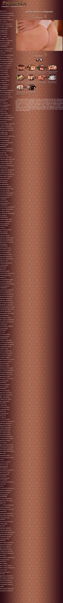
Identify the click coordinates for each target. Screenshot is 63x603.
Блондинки (4, 103)
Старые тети (4, 38)
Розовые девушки (6, 195)
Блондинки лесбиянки (4, 87)
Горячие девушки (6, 498)
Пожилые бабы (5, 17)
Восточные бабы (5, 565)
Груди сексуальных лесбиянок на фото (31, 72)
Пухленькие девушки (7, 284)
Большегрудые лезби (7, 307)
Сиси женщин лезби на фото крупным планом (31, 92)
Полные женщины (6, 436)
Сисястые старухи (6, 97)
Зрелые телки (4, 366)
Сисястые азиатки (6, 582)
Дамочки (3, 503)
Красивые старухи (6, 176)
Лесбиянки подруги (6, 326)
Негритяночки (4, 138)
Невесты (3, 277)
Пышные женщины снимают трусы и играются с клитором (21, 92)
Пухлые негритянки (6, 189)
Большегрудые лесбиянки (5, 106)
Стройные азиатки (6, 584)
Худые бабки (4, 109)
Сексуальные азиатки (4, 539)
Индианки (3, 82)
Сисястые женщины (7, 290)
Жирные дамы (5, 43)
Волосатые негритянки (4, 232)
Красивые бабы (5, 430)
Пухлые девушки (6, 24)
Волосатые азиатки (6, 542)
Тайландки (3, 524)
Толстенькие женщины (4, 387)
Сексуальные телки (6, 457)
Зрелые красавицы (6, 259)
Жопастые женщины (7, 273)
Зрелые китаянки (6, 545)
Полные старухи (5, 186)
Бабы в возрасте (5, 115)
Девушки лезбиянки (7, 90)
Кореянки (3, 511)
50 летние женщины (7, 303)
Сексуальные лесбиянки (4, 45)
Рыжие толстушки (6, 26)
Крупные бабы (5, 178)
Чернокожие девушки (7, 124)
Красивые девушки (6, 449)
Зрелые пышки (5, 440)
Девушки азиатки (6, 549)
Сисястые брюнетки (7, 342)
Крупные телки (5, 376)
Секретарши (4, 28)
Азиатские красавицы (7, 532)
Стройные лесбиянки (7, 213)
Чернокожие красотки (7, 159)
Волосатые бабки (6, 254)
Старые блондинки (6, 142)
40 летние (3, 22)
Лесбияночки (4, 315)
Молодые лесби (5, 248)
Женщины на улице (7, 447)
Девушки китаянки (6, 534)
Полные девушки (6, 282)
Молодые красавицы (7, 451)
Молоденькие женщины (4, 402)
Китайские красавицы (7, 557)
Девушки (3, 269)
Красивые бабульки (6, 20)
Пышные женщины (6, 61)
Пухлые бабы (4, 68)
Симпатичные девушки (4, 410)
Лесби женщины (5, 311)
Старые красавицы (6, 209)
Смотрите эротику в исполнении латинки (21, 82)
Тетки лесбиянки (5, 292)
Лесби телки (4, 349)
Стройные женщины (7, 482)
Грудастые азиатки (6, 551)
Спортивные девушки (4, 414)
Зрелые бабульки (6, 256)
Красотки (3, 111)
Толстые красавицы (7, 55)
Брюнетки (3, 122)
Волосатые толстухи (7, 359)
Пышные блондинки (7, 193)
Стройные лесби (5, 346)
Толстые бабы (5, 390)
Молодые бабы (5, 432)
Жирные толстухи (6, 374)
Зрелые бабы (4, 364)
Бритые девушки (5, 423)
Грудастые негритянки (4, 133)
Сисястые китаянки (6, 521)
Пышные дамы (5, 334)
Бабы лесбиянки (5, 51)
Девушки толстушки (7, 242)
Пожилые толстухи (6, 378)
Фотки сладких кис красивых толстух (52, 82)
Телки (2, 460)
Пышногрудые (5, 384)
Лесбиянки (3, 34)
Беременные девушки (4, 100)
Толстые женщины (6, 353)
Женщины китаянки (6, 578)
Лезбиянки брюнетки (7, 309)
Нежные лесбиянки (6, 322)
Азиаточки (3, 570)
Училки (2, 227)
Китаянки (3, 555)
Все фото (39, 17)
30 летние (3, 36)
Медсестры (4, 70)
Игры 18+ (3, 11)
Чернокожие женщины (4, 266)
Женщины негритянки (4, 245)
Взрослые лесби (5, 361)
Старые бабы (4, 80)
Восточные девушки (7, 588)
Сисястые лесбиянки (7, 207)
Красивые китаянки (6, 513)
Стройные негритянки (4, 216)
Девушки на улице (6, 501)
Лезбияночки (4, 184)
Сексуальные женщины (4, 475)
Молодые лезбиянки (7, 320)
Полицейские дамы (6, 279)
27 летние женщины (7, 505)
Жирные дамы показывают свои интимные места (21, 73)
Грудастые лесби (6, 172)
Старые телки (4, 211)
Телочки (2, 484)
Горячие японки (5, 536)
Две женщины (5, 397)
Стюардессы (4, 84)
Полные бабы (4, 407)
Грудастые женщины (7, 170)
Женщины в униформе (4, 495)
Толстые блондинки (7, 151)
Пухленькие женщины (4, 329)
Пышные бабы (5, 455)
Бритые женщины (6, 395)
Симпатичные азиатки (4, 518)
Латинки (3, 53)
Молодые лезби (5, 317)
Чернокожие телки (6, 161)
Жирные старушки (6, 40)
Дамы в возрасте (6, 66)
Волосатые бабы (6, 230)
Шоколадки (4, 201)
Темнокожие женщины (4, 145)
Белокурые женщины (7, 117)
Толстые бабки (5, 252)
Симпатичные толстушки (4, 479)
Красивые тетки (5, 95)
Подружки (3, 405)
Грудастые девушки (7, 130)
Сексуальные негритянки (4, 337)
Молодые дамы (5, 434)
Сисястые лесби (5, 250)
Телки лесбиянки (6, 351)
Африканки (4, 113)
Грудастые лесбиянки (3, 31)
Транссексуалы (5, 492)
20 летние (3, 442)
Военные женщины (6, 296)
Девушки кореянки (6, 576)
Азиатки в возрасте (6, 591)
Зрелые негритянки (6, 238)
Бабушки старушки (6, 305)
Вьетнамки (3, 563)
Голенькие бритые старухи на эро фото (42, 82)
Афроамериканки (6, 263)
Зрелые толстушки (6, 368)
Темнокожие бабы (6, 219)
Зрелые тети (4, 261)
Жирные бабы (5, 271)
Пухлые (2, 332)
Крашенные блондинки (4, 467)
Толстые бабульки (6, 148)
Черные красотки (6, 163)
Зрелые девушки (6, 490)
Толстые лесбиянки (6, 294)
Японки (2, 526)
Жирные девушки (6, 372)
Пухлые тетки (4, 191)
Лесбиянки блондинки (3, 181)
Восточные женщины (7, 568)
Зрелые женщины (6, 298)
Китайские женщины (7, 553)
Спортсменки (4, 140)
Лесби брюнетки (5, 92)
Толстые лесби (5, 462)
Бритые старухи (5, 57)
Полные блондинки (6, 13)
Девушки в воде (5, 425)
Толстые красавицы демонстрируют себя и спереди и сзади (31, 82)
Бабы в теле (4, 464)
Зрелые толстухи (6, 393)
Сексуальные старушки (4, 198)
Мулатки (3, 453)
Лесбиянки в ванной (7, 15)
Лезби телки (4, 74)
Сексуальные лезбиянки (4, 287)
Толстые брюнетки (6, 49)
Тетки (2, 486)
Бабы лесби (4, 155)
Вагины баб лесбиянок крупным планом (52, 72)
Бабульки (3, 153)
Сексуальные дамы (6, 438)
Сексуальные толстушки (4, 77)
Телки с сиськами (6, 340)
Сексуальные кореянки (4, 560)
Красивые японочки (6, 515)
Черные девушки (6, 126)
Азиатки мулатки (5, 530)
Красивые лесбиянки (7, 174)
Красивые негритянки (7, 136)
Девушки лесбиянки (7, 128)
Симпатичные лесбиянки (4, 204)
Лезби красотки (5, 275)
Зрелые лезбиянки (6, 300)
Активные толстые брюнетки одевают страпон (41, 73)
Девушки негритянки (7, 165)
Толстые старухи (6, 355)
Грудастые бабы (5, 399)
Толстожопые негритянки (4, 224)
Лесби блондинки (6, 119)
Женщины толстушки (7, 313)
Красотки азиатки (6, 580)
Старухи (3, 417)
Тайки (2, 586)
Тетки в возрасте (5, 221)
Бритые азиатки (5, 547)
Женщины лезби (5, 63)
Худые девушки (5, 428)
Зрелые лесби (5, 236)
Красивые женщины (7, 470)
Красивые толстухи (6, 59)
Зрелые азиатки (5, 528)
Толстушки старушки (7, 344)
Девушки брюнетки (6, 445)
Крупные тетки (5, 472)
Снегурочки (4, 72)
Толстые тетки (5, 419)
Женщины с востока (7, 509)
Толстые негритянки (7, 488)
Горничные (3, 168)
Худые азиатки (5, 507)
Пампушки (3, 324)
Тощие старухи (5, 357)
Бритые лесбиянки (6, 240)
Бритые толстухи (6, 157)
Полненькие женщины (4, 381)
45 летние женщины (7, 370)
